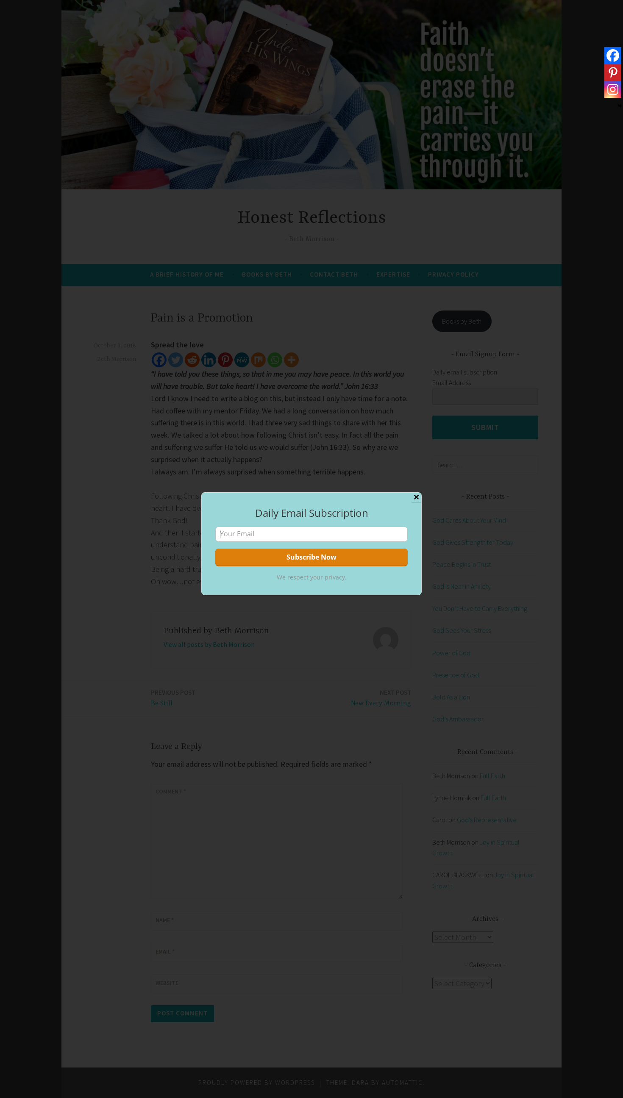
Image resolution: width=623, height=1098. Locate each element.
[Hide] (619, 106)
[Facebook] (612, 55)
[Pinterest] (612, 72)
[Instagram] (612, 89)
